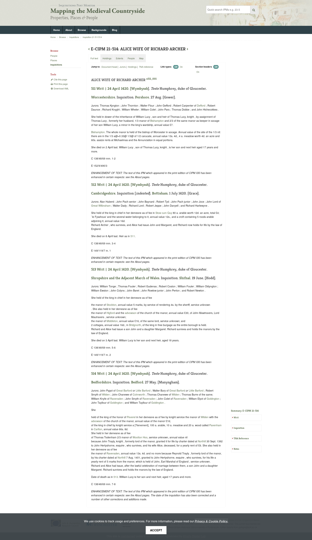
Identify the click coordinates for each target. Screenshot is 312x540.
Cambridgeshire (103, 193)
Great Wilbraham (101, 205)
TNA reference (146, 66)
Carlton (98, 429)
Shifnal (184, 278)
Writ (236, 417)
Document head (109, 66)
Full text (94, 58)
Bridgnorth (135, 325)
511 (133, 236)
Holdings (132, 66)
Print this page (60, 83)
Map (141, 58)
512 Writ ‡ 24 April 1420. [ (111, 184)
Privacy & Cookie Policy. (211, 521)
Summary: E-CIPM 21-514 (245, 410)
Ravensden (116, 398)
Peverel (131, 417)
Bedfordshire (101, 382)
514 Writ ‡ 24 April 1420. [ (111, 373)
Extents (119, 58)
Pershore (142, 97)
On (181, 66)
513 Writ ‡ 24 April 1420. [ (111, 269)
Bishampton (157, 120)
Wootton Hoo (140, 437)
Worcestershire (103, 97)
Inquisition (239, 427)
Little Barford (143, 390)
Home (56, 30)
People (53, 55)
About (68, 30)
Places (53, 60)
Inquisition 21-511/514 (92, 37)
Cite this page (60, 79)
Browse (82, 30)
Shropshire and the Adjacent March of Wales (125, 278)
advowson (130, 313)
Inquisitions (74, 37)
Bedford (137, 382)
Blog (114, 30)
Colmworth (139, 394)
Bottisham (160, 193)
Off (175, 66)
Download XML (61, 88)
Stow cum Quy (163, 213)
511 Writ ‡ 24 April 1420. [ (111, 88)
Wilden (106, 394)
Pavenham (215, 425)
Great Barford (124, 390)
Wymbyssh (139, 88)
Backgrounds (99, 30)
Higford (111, 313)
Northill (202, 441)
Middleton (112, 321)
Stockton (111, 304)
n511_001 (151, 78)
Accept (156, 530)
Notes (236, 448)
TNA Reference (241, 438)
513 (116, 477)
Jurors (123, 66)
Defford (201, 105)
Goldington (213, 398)
